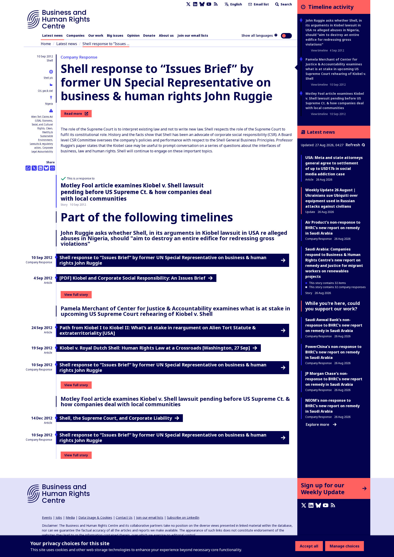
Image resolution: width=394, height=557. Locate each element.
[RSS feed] (215, 4)
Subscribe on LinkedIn (183, 517)
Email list (261, 4)
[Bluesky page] (202, 4)
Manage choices (344, 546)
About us (166, 35)
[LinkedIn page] (195, 4)
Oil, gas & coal (45, 90)
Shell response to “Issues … (106, 43)
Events (47, 517)
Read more (73, 113)
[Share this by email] (52, 168)
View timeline (319, 50)
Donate (149, 35)
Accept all (309, 546)
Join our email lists (192, 35)
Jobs (59, 517)
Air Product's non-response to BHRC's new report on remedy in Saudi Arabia (332, 228)
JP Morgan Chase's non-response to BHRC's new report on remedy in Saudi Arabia (333, 379)
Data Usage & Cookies (95, 517)
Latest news (52, 35)
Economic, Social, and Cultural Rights (42, 124)
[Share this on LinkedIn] (40, 168)
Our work (95, 35)
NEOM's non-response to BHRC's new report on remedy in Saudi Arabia (332, 406)
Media (70, 517)
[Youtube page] (209, 4)
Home (46, 43)
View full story (76, 294)
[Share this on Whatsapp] (28, 168)
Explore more (317, 424)
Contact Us (124, 517)
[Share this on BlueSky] (46, 168)
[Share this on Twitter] (34, 168)
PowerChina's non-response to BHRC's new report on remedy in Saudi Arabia (333, 352)
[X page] (188, 4)
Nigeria (49, 103)
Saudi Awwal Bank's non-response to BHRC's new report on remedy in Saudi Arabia (333, 325)
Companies (75, 35)
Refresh (353, 144)
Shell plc (48, 77)
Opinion (133, 35)
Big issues (115, 35)
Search (286, 4)
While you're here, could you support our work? (332, 306)
